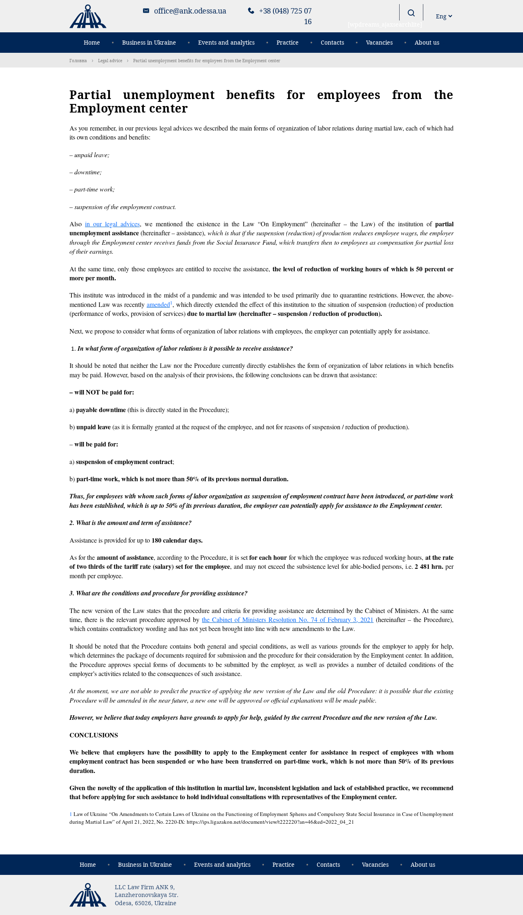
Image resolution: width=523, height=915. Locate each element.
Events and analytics (226, 42)
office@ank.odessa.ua (190, 11)
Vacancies (379, 42)
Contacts (332, 42)
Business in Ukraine (149, 42)
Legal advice (110, 60)
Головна (78, 60)
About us (427, 42)
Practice (288, 42)
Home (92, 42)
